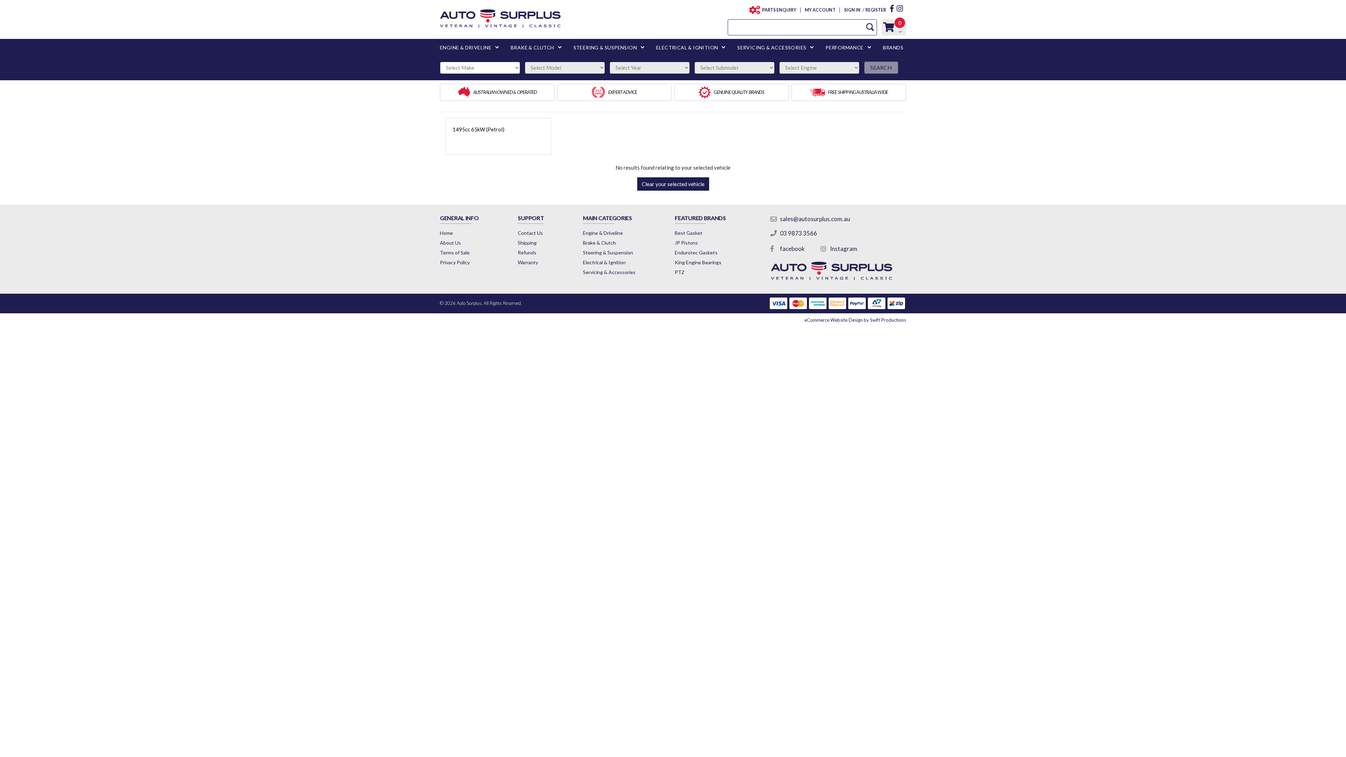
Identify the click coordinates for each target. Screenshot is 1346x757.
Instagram (843, 248)
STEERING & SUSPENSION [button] (605, 47)
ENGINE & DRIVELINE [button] (465, 47)
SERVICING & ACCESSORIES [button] (771, 47)
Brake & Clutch (599, 243)
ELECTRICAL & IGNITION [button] (687, 47)
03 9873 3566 (798, 233)
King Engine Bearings (698, 262)
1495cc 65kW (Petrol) (478, 129)
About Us (450, 243)
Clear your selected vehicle (673, 184)
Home (446, 233)
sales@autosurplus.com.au (815, 219)
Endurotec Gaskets (696, 252)
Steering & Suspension (608, 252)
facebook (792, 248)
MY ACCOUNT (820, 10)
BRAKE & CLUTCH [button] (532, 47)
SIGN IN (852, 10)
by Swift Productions (855, 320)
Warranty (528, 262)
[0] (889, 29)
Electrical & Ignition (604, 262)
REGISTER (875, 10)
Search (881, 67)
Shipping (527, 243)
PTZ (680, 272)
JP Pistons (686, 243)
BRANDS (893, 47)
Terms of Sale (455, 252)
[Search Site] (870, 27)
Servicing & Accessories (609, 272)
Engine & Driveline (603, 233)
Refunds (527, 252)
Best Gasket (688, 233)
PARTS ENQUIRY (779, 10)
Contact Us (530, 233)
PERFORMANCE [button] (844, 47)
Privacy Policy (455, 262)
